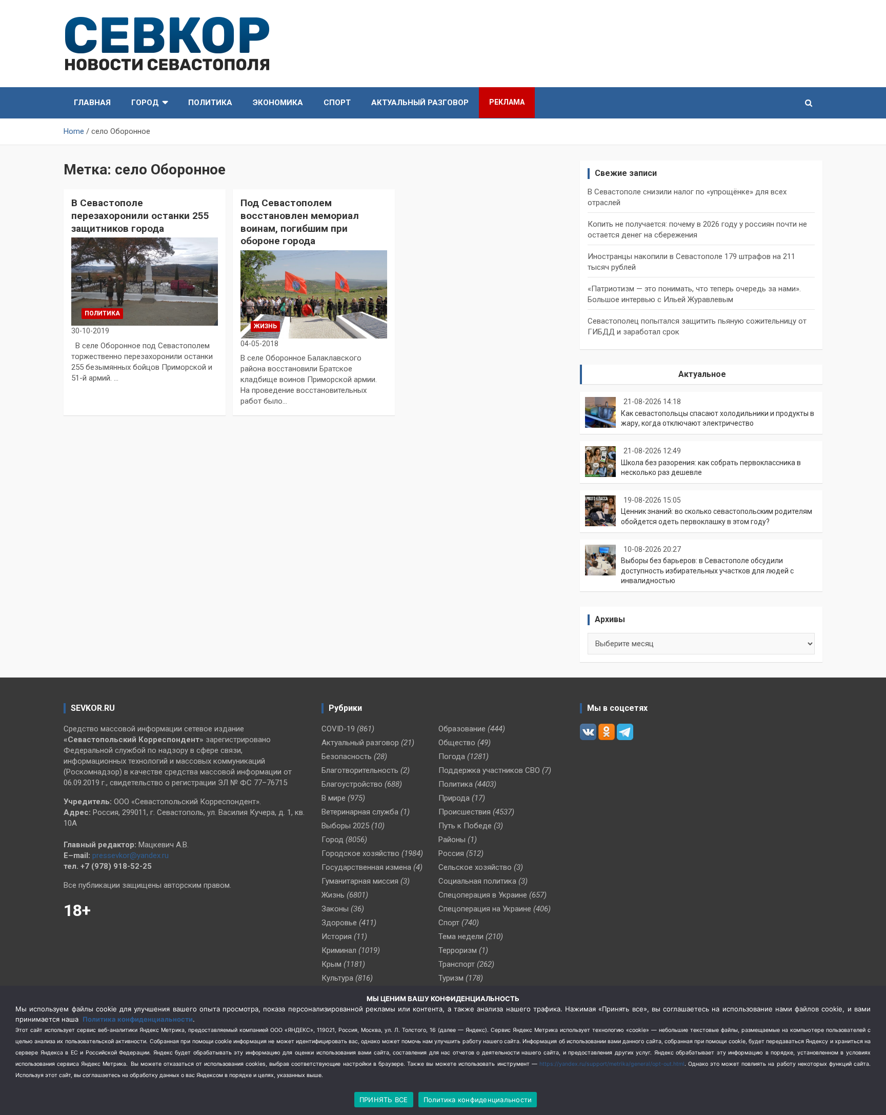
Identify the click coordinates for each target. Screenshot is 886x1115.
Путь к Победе (465, 825)
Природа (454, 798)
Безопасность (346, 756)
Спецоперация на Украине (484, 908)
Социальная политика (477, 881)
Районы (452, 839)
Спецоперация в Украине (482, 895)
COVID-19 (338, 728)
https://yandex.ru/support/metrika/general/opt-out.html (611, 1064)
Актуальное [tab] (702, 374)
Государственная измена (366, 867)
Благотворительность (359, 770)
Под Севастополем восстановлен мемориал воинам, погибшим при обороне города (299, 222)
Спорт (337, 102)
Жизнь (265, 326)
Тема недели (461, 936)
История (336, 936)
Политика (210, 102)
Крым (331, 964)
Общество (456, 742)
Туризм (451, 978)
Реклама (507, 102)
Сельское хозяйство (475, 867)
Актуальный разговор (420, 102)
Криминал (338, 950)
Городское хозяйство (360, 853)
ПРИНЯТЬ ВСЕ (383, 1100)
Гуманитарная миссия (359, 881)
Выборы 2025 (345, 825)
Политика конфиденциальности (138, 1019)
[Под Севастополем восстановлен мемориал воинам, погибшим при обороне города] (314, 294)
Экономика (278, 102)
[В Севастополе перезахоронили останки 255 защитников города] (144, 281)
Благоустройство (351, 784)
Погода (451, 756)
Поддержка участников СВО (489, 770)
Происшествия (464, 812)
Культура (337, 978)
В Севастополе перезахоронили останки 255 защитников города (140, 215)
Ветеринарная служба (359, 812)
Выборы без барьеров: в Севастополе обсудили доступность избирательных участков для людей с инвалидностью (707, 570)
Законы (335, 908)
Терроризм (457, 950)
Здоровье (339, 922)
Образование (462, 728)
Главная (92, 102)
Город (145, 102)
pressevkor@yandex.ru (130, 855)
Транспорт (456, 964)
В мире (333, 798)
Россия (451, 853)
